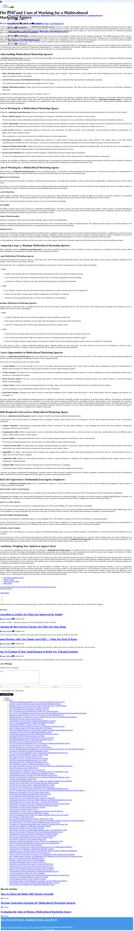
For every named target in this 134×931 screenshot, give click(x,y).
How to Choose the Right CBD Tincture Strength (25, 845)
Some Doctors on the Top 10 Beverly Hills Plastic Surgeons (29, 813)
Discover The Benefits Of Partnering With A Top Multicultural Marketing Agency (36, 832)
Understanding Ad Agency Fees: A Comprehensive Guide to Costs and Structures (36, 811)
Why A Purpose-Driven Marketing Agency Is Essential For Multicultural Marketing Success (39, 743)
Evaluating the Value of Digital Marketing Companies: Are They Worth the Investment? (38, 881)
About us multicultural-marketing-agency (58, 927)
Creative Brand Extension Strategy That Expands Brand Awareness (31, 868)
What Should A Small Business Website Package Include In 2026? (31, 837)
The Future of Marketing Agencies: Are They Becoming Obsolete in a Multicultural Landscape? (41, 766)
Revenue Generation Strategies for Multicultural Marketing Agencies (32, 723)
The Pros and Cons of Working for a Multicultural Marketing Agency (32, 787)
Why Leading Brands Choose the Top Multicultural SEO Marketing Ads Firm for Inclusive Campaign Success (45, 856)
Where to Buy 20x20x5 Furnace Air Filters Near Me (26, 828)
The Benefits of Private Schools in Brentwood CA (26, 719)
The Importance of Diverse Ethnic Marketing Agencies (27, 807)
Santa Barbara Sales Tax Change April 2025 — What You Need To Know (33, 802)
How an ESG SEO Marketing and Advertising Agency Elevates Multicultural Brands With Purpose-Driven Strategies (48, 713)
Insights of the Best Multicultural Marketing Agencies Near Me (30, 794)
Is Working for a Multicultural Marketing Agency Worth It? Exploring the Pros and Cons (38, 824)
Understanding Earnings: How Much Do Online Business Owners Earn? (33, 775)
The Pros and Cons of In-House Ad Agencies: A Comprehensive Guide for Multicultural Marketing (42, 854)
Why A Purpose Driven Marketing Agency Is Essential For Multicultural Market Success (38, 753)
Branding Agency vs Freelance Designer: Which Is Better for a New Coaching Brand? (37, 706)
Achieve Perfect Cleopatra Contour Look (22, 779)
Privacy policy (50, 929)
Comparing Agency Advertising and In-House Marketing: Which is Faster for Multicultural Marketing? (43, 851)
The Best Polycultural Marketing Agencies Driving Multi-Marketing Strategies (35, 704)
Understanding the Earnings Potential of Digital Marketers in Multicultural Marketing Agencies (40, 800)
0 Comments (38, 23)
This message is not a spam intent (12, 691)
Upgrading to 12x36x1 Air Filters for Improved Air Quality (28, 758)
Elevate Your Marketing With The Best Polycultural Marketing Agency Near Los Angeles (38, 815)
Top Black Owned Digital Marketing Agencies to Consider (28, 877)
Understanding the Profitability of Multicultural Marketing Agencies (31, 849)
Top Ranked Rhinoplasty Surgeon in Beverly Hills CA (27, 862)
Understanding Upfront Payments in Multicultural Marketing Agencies (32, 721)
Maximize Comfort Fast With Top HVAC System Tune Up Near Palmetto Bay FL (36, 715)
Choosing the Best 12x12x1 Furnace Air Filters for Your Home (30, 747)
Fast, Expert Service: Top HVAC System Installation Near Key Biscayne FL (34, 822)
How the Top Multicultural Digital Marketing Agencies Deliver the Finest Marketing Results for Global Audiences (47, 790)
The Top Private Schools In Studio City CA (23, 809)
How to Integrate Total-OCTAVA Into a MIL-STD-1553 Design (30, 728)
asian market (7, 583)
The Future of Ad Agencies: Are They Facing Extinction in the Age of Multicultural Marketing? (40, 847)
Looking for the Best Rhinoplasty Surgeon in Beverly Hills (28, 755)
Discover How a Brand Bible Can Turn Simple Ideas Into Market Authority (34, 783)
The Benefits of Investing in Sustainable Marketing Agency (28, 751)
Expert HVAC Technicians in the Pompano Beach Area (27, 839)
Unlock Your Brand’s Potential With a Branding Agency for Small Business (34, 843)
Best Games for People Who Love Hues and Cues (25, 756)
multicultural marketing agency (13, 578)
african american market (11, 581)
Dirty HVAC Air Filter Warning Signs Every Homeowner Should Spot (32, 836)
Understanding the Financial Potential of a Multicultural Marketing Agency (34, 871)
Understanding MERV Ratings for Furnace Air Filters (27, 736)
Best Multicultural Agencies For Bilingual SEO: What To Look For (31, 738)
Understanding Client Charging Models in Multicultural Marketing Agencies (34, 883)
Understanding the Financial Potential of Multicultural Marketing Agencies (33, 734)
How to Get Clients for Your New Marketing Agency (26, 858)
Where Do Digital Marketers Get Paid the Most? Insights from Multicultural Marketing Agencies (41, 730)
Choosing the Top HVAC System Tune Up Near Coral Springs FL (31, 866)
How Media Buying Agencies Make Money (23, 768)
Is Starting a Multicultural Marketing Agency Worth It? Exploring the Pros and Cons (37, 702)
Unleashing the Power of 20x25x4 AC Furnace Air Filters (28, 745)
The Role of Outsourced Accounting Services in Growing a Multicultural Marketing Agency (39, 777)
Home (5, 5)
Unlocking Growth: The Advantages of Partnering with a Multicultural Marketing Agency (39, 788)
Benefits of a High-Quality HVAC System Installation (27, 860)
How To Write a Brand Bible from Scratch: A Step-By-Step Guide (31, 819)
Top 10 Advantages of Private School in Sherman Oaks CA (29, 709)
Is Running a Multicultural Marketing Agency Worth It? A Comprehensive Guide (36, 841)
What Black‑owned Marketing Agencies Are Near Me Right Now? (31, 864)
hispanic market (8, 579)
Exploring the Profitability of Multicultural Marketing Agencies (30, 826)
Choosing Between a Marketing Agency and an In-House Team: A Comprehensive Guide (38, 771)
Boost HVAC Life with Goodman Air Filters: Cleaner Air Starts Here (32, 798)
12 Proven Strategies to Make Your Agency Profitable (27, 873)
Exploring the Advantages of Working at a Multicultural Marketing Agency (34, 805)
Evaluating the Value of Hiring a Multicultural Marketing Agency (30, 732)
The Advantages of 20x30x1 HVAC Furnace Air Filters (27, 879)
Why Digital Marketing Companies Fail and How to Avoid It (29, 707)
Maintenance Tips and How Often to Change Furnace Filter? (29, 792)
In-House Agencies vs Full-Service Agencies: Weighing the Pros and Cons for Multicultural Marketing (43, 717)
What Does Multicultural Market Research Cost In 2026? (28, 760)
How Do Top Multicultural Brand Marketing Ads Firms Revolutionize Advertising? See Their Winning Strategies (46, 749)
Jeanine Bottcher (6, 23)
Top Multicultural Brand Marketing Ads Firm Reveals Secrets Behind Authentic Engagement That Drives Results (46, 820)
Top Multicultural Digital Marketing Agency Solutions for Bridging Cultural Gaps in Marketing (40, 781)
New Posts (8, 700)
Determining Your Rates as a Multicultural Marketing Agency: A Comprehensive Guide (38, 830)
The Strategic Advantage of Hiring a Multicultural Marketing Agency (32, 785)
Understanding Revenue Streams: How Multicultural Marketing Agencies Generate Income (39, 804)
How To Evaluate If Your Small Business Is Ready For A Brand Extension (33, 711)
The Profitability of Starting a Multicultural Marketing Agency (29, 764)
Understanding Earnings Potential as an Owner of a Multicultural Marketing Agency (37, 726)
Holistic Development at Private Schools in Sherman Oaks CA (30, 852)
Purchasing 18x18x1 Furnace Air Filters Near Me (25, 741)
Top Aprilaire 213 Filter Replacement (21, 817)
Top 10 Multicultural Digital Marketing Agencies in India (28, 796)
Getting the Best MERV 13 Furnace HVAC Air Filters (27, 724)
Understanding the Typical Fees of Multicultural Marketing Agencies (32, 773)
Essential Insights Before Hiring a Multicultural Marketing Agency (31, 739)
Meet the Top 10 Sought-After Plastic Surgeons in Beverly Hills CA (31, 869)
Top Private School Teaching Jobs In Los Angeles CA (27, 770)
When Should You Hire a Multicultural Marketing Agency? (28, 762)
